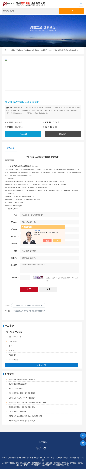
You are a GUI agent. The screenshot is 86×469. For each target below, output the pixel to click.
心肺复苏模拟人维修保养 (17, 411)
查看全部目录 (42, 365)
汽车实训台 (43, 50)
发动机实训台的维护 (16, 388)
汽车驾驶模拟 (13, 360)
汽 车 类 (11, 350)
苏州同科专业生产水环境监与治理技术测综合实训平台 (27, 402)
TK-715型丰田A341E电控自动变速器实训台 (29, 305)
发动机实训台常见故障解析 (18, 384)
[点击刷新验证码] (38, 277)
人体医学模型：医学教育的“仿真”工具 (22, 421)
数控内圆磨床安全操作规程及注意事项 (22, 393)
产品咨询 (23, 134)
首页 (12, 50)
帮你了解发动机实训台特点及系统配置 (22, 379)
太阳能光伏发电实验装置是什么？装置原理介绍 (25, 416)
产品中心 (19, 50)
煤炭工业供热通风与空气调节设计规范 (22, 407)
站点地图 (59, 458)
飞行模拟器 (13, 341)
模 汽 (10, 346)
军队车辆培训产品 (15, 337)
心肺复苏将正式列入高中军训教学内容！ (23, 398)
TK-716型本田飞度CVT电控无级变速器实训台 (29, 311)
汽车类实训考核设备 (31, 50)
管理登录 (66, 458)
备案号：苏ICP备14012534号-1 (44, 458)
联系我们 (62, 134)
